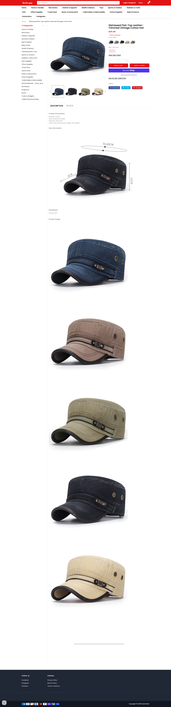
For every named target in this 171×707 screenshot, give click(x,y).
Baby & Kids (26, 45)
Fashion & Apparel (69, 8)
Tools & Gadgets (28, 96)
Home (24, 8)
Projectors (25, 90)
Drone (24, 93)
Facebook (25, 680)
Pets (24, 12)
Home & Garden (37, 8)
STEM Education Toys (29, 52)
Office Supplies (37, 12)
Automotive (26, 16)
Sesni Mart (145, 704)
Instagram (25, 683)
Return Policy (52, 683)
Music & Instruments (29, 74)
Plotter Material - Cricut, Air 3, (32, 83)
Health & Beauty (88, 8)
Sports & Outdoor (115, 8)
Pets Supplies (27, 61)
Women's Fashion (28, 39)
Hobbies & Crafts (133, 8)
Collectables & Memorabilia (94, 12)
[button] (50, 91)
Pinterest (25, 686)
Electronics (53, 8)
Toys (101, 8)
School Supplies (116, 12)
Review (69, 105)
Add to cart (118, 65)
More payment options (129, 75)
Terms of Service (54, 686)
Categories (40, 16)
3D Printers (25, 86)
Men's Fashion (27, 42)
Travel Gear (52, 12)
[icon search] (117, 3)
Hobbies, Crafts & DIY (29, 58)
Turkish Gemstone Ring (30, 99)
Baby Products (133, 12)
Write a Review (115, 35)
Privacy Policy (52, 680)
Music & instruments (70, 12)
